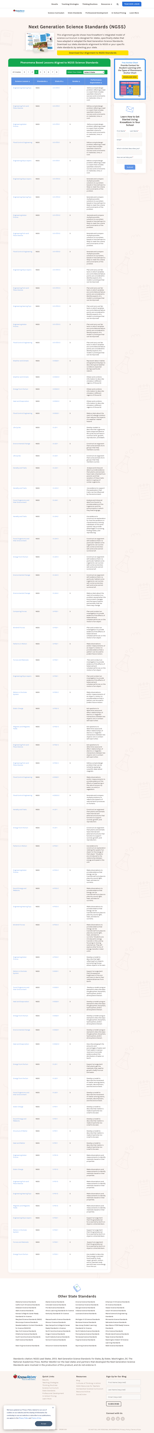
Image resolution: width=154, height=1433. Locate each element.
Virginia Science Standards (85, 1340)
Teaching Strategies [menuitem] (70, 4)
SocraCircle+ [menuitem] (81, 1394)
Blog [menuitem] (78, 1380)
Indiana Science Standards (85, 1311)
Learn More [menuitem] (134, 13)
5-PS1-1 (55, 1107)
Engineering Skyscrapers (22, 161)
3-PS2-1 (55, 611)
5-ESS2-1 (56, 987)
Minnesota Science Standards (116, 1319)
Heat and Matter (19, 1143)
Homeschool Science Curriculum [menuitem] (89, 1389)
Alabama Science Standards (26, 1302)
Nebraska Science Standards (116, 1322)
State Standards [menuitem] (75, 13)
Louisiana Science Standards (86, 1314)
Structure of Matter (20, 1131)
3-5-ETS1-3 (56, 270)
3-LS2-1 (55, 444)
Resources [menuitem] (105, 4)
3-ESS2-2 (56, 377)
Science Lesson (22, 81)
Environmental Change (21, 444)
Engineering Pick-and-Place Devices (21, 107)
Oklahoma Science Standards (26, 1334)
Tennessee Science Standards (86, 1337)
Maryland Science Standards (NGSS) (29, 1319)
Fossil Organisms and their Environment (21, 501)
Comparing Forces (20, 611)
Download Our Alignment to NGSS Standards (92, 53)
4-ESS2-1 (56, 777)
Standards (41, 81)
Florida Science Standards (55, 1308)
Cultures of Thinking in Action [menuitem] (88, 1383)
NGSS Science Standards (114, 1346)
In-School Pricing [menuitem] (119, 13)
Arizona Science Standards (85, 1302)
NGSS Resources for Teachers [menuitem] (88, 1386)
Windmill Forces (19, 628)
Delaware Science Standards (26, 1308)
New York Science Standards (26, 1331)
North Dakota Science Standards (88, 1331)
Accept (43, 1424)
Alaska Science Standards (55, 1302)
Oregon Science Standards (55, 1334)
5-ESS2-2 (56, 1044)
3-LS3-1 (55, 468)
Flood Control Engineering (22, 142)
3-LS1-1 (55, 427)
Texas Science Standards (114, 1337)
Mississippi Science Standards (27, 1322)
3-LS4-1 (55, 500)
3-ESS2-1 (56, 361)
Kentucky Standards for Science (57, 1314)
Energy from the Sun (20, 389)
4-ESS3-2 (56, 795)
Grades (75, 81)
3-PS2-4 (56, 763)
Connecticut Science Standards (87, 1305)
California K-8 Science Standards (28, 1305)
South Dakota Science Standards (58, 1337)
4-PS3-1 (55, 846)
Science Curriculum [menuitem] (56, 13)
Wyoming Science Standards (86, 1346)
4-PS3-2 (56, 870)
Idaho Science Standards (25, 1311)
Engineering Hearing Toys (22, 88)
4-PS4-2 (55, 957)
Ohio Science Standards (114, 1331)
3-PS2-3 (56, 708)
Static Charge (18, 708)
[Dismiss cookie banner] (53, 1407)
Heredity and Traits (20, 468)
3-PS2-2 (56, 692)
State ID (58, 81)
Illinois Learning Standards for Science (60, 1311)
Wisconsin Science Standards (56, 1346)
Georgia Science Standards (85, 1308)
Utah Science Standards (24, 1340)
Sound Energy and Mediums (19, 889)
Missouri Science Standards (56, 1322)
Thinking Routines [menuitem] (90, 4)
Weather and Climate (21, 361)
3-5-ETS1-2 (56, 179)
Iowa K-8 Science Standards (116, 1311)
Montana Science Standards (86, 1322)
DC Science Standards (114, 1305)
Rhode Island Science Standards (117, 1334)
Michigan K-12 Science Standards (88, 1319)
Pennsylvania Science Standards (87, 1334)
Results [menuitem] (55, 4)
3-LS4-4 (55, 593)
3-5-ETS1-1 (56, 88)
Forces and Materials (21, 660)
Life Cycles (17, 427)
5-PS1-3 (55, 1155)
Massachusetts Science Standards (58, 1319)
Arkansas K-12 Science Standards (118, 1302)
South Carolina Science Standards (28, 1337)
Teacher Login (131, 4)
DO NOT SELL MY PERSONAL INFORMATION (103, 1430)
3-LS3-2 (55, 488)
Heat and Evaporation (21, 401)
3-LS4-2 (55, 516)
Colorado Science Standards (56, 1305)
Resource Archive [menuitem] (83, 1392)
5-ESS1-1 (55, 971)
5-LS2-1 (55, 1078)
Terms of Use (36, 1418)
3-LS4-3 (55, 539)
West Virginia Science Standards (27, 1346)
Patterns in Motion (20, 644)
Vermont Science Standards (56, 1340)
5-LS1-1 (55, 1064)
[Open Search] (117, 4)
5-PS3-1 (55, 1254)
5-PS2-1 (55, 1218)
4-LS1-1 (55, 809)
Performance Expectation (96, 81)
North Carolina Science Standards (58, 1331)
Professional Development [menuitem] (97, 13)
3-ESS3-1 (56, 413)
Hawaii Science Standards (115, 1308)
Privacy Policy (23, 1418)
